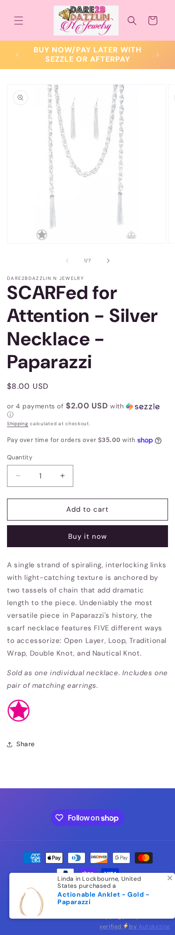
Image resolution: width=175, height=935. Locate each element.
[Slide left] (67, 260)
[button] (18, 20)
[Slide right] (108, 260)
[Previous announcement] (17, 54)
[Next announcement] (157, 54)
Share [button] (25, 744)
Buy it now (87, 536)
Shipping (17, 424)
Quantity (19, 457)
